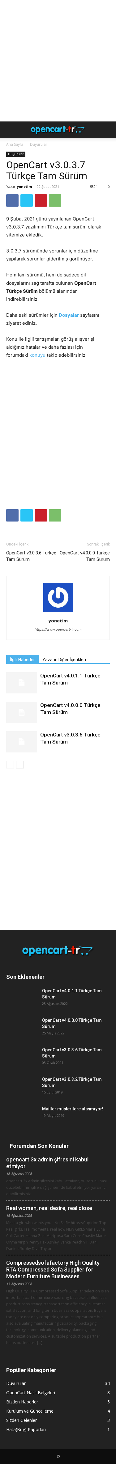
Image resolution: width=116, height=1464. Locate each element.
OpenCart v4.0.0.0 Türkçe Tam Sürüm (85, 556)
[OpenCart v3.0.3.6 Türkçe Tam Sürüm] (21, 741)
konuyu (37, 355)
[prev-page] (10, 764)
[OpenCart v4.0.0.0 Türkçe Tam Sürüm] (21, 712)
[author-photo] (58, 612)
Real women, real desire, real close (49, 1208)
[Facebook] (12, 200)
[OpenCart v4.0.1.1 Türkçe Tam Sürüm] (21, 682)
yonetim (24, 186)
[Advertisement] (58, 60)
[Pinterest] (41, 200)
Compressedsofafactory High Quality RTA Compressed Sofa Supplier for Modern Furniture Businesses (53, 1270)
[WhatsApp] (55, 200)
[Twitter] (26, 200)
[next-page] (20, 764)
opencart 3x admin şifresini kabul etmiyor (47, 1162)
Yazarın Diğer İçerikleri (64, 659)
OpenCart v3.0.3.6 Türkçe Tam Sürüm (31, 556)
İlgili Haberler (22, 659)
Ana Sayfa (14, 144)
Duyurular (38, 144)
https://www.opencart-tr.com (58, 629)
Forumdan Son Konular (39, 1146)
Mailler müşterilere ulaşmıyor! (72, 1108)
